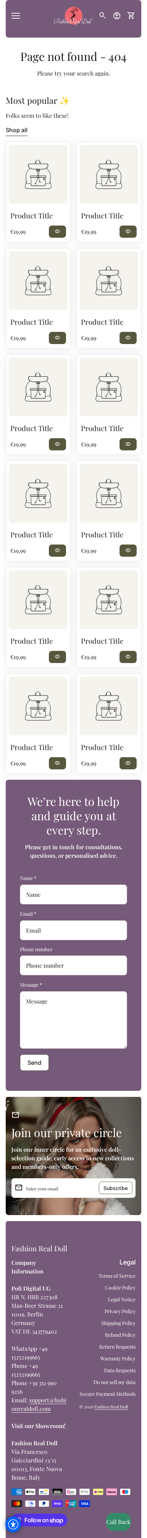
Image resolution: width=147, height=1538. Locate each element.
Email (28, 913)
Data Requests (120, 1370)
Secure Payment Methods (108, 1394)
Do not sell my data (114, 1382)
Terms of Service (117, 1275)
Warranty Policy (118, 1358)
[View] (38, 174)
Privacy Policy (120, 1311)
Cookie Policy (120, 1287)
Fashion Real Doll (39, 1248)
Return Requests (117, 1346)
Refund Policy (120, 1334)
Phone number (36, 949)
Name (28, 878)
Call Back (118, 1521)
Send (34, 1062)
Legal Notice (122, 1299)
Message (31, 984)
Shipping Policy (118, 1323)
